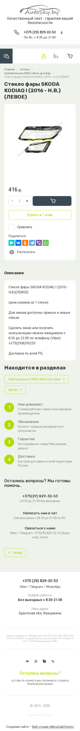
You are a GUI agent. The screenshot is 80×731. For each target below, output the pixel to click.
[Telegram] (32, 243)
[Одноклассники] (25, 243)
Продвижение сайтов (40, 714)
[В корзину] (52, 201)
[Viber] (39, 243)
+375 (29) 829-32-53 (40, 32)
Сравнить (24, 227)
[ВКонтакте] (18, 243)
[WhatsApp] (46, 243)
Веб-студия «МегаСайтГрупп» (53, 726)
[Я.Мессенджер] (12, 243)
